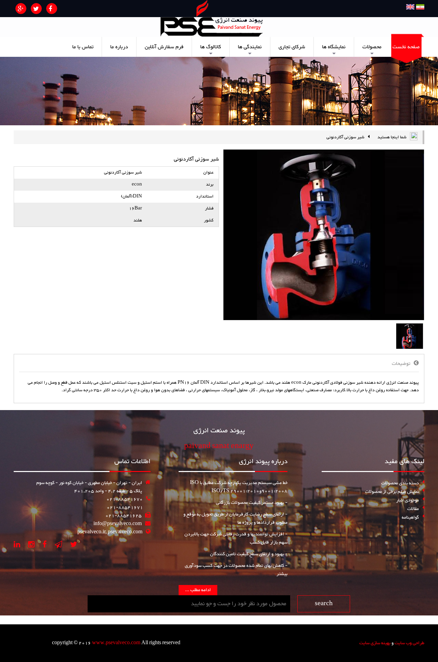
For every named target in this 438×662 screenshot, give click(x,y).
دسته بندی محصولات (400, 483)
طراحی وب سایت (409, 643)
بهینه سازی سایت (374, 643)
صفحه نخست (406, 47)
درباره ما (119, 47)
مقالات (413, 509)
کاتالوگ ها (210, 49)
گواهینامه (410, 517)
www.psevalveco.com (116, 643)
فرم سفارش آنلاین (164, 47)
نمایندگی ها (250, 49)
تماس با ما (82, 47)
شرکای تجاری (292, 47)
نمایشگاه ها (334, 49)
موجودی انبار (407, 500)
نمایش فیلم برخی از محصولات (392, 491)
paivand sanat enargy (219, 446)
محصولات (372, 49)
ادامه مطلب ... (198, 590)
